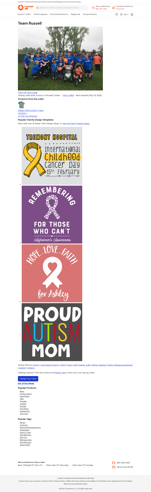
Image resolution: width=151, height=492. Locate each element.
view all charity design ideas (75, 123)
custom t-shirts (47, 481)
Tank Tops (24, 414)
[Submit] (38, 7)
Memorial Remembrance (30, 428)
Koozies (23, 406)
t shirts (63, 365)
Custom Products (64, 478)
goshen (22, 368)
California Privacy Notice (75, 481)
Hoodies (23, 401)
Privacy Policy (59, 481)
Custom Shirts (25, 394)
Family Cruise (25, 432)
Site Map (90, 478)
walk (75, 365)
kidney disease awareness (120, 365)
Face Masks (24, 396)
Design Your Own (28, 378)
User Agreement (114, 481)
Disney (22, 423)
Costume (23, 425)
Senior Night (25, 445)
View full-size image (28, 92)
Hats (22, 399)
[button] (124, 9)
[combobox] (61, 7)
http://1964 (68, 95)
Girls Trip (23, 437)
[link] (25, 8)
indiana (30, 368)
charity (36, 365)
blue (69, 365)
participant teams (49, 365)
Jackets (23, 404)
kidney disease (99, 365)
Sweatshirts (25, 411)
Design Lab (60, 372)
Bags (22, 391)
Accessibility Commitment (96, 481)
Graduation (24, 430)
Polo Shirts (24, 409)
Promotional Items (79, 478)
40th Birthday (25, 442)
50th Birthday (25, 435)
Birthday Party (26, 440)
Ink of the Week (26, 383)
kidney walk (84, 365)
